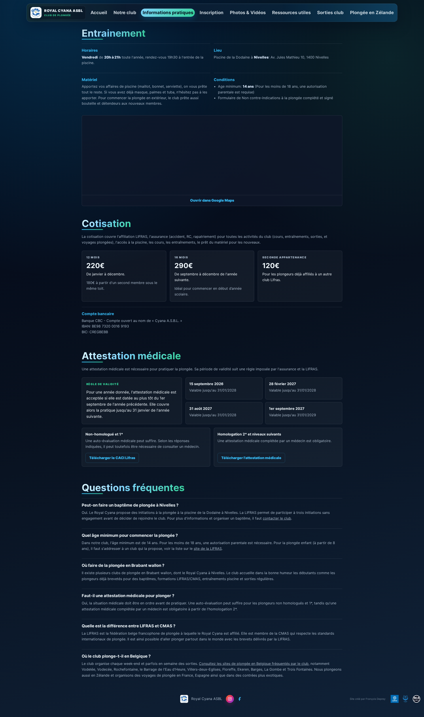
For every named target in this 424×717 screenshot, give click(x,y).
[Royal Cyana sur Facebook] (240, 699)
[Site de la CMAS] (405, 699)
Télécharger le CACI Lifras (112, 458)
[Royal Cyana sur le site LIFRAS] (395, 699)
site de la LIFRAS (208, 548)
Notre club (125, 12)
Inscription (211, 12)
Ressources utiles (291, 12)
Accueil (99, 12)
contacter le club (277, 518)
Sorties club (330, 12)
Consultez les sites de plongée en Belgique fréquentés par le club (254, 663)
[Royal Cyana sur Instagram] (230, 699)
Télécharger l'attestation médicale (251, 458)
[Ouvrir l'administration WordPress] (36, 12)
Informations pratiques (168, 12)
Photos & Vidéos (248, 12)
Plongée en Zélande (372, 12)
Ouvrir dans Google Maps (212, 200)
